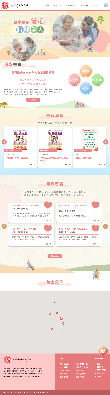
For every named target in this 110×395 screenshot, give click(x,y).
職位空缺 (84, 5)
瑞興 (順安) (80, 370)
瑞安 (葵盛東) (65, 364)
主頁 (48, 5)
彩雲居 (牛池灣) (82, 367)
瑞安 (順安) (64, 367)
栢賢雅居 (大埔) (82, 364)
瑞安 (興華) (80, 377)
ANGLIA (45, 392)
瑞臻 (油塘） (64, 373)
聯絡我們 (95, 5)
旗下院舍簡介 (71, 5)
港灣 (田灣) (64, 377)
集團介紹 (57, 5)
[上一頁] (4, 142)
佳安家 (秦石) (65, 370)
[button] (52, 329)
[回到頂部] (105, 362)
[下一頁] (105, 142)
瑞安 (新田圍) (81, 373)
